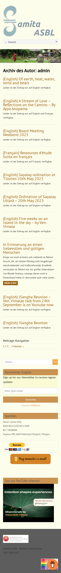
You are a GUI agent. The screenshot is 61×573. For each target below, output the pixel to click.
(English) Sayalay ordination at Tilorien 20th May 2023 (29, 176)
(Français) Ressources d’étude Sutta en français (27, 154)
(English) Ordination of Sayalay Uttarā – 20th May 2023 (29, 198)
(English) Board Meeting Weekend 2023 (23, 132)
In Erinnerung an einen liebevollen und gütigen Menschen (23, 248)
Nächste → (19, 346)
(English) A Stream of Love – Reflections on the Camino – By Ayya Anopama (29, 104)
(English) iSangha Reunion (25, 322)
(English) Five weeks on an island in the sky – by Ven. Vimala (25, 222)
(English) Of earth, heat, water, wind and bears (29, 80)
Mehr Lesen (10, 283)
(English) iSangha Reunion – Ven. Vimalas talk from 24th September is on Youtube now (28, 300)
